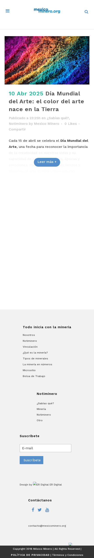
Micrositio (29, 370)
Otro (40, 420)
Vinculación (30, 347)
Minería (41, 409)
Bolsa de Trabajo (34, 376)
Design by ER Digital (41, 484)
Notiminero (18, 124)
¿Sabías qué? (58, 118)
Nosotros (29, 335)
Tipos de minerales (35, 358)
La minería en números (37, 364)
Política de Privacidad (30, 554)
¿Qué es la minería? (35, 353)
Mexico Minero (46, 124)
